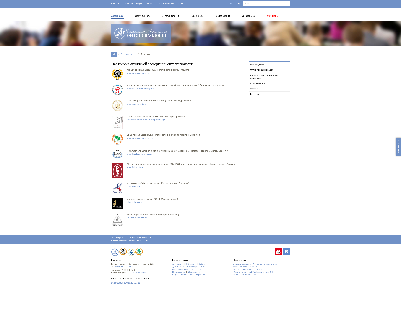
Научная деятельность (197, 267)
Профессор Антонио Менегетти (247, 269)
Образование (248, 15)
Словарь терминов (165, 4)
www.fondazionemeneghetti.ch (142, 88)
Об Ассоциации (257, 65)
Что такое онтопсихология (265, 264)
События (115, 4)
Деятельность (142, 15)
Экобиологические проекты (192, 275)
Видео (149, 4)
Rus (230, 4)
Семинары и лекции (133, 4)
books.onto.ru (134, 186)
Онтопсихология (170, 15)
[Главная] (114, 54)
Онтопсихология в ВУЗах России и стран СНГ (253, 272)
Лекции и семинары (242, 264)
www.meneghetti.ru (136, 104)
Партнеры (255, 89)
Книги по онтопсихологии (244, 275)
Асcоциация (117, 15)
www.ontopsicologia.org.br (140, 138)
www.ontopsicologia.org (138, 73)
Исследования (222, 15)
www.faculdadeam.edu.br (139, 154)
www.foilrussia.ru (135, 167)
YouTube (278, 251)
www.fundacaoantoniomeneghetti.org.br (146, 119)
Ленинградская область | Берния (125, 282)
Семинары (272, 15)
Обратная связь (139, 273)
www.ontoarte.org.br (137, 217)
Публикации (196, 15)
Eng (238, 4)
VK (286, 251)
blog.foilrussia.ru (135, 202)
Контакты (254, 94)
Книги (180, 4)
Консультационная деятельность (187, 269)
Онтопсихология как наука (245, 267)
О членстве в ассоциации (261, 70)
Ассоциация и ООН (258, 83)
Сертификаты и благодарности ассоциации (264, 76)
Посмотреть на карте (123, 267)
